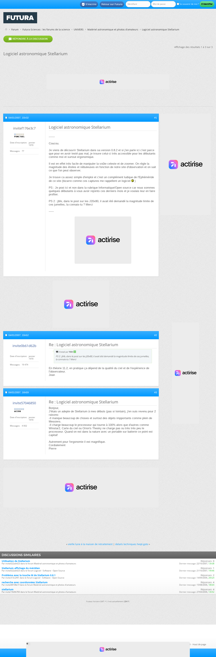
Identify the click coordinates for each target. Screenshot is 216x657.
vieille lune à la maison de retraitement (90, 544)
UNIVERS (79, 29)
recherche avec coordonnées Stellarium (25, 582)
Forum (15, 29)
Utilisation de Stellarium (16, 561)
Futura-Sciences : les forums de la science (46, 29)
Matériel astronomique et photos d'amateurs (112, 29)
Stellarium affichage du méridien (21, 568)
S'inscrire (89, 4)
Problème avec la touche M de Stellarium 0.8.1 (29, 575)
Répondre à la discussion (28, 39)
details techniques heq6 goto (131, 544)
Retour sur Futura (111, 4)
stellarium (8, 589)
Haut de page (199, 644)
